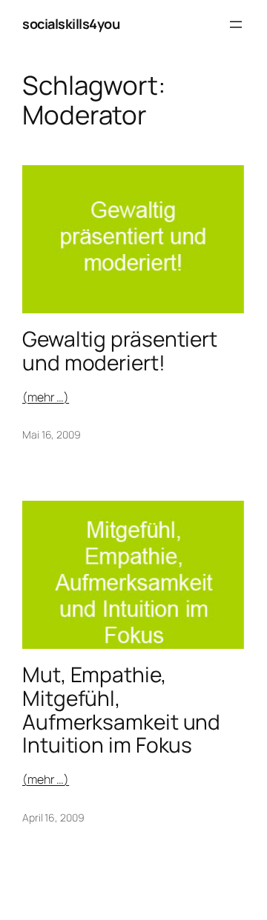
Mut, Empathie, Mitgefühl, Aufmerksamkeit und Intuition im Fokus (121, 710)
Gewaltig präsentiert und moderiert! (119, 350)
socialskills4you (70, 24)
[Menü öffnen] (236, 24)
